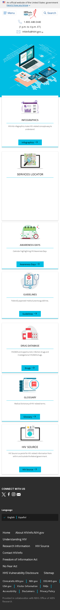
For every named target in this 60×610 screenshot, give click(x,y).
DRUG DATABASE (30, 345)
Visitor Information (27, 586)
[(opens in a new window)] (4, 494)
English (11, 517)
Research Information (16, 546)
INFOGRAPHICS (30, 120)
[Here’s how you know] (30, 4)
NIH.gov (33, 581)
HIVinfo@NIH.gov (31, 31)
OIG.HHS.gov (50, 581)
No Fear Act (10, 566)
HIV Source (27, 469)
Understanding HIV (15, 539)
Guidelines (30, 294)
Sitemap (49, 573)
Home (6, 532)
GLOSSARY (30, 397)
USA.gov (7, 586)
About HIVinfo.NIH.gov (30, 532)
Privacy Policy (47, 591)
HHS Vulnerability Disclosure (20, 573)
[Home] (30, 13)
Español (22, 517)
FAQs (45, 586)
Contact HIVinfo (12, 553)
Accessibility (9, 591)
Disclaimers (28, 591)
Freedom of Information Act (20, 559)
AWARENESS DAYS (30, 244)
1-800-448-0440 (32, 22)
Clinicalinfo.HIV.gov (13, 581)
